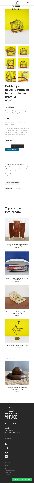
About (6, 469)
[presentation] (26, 358)
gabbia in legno (15, 166)
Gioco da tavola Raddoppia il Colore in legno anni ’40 (17, 312)
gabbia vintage (24, 171)
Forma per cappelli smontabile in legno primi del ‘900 (17, 388)
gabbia (9, 166)
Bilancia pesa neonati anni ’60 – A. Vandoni (17, 278)
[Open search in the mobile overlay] (28, 2)
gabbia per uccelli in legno (11, 168)
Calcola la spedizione (12, 149)
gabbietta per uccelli (15, 173)
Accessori (12, 164)
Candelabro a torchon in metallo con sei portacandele (17, 346)
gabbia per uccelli (23, 166)
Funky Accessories (19, 164)
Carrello (7, 467)
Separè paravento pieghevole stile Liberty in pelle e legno (17, 245)
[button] (22, 479)
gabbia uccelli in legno (14, 171)
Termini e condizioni (10, 470)
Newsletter (8, 474)
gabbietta (7, 173)
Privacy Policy (8, 472)
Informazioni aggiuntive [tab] (12, 182)
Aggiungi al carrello (17, 146)
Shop (6, 465)
